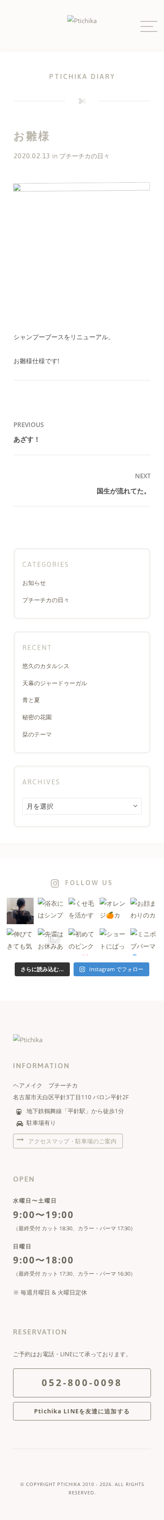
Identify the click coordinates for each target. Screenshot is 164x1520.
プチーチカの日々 (84, 156)
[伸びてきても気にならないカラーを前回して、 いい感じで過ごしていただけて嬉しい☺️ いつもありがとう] (20, 941)
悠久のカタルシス (45, 666)
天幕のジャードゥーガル (54, 683)
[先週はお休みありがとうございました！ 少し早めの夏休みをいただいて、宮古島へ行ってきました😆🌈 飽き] (51, 941)
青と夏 (31, 700)
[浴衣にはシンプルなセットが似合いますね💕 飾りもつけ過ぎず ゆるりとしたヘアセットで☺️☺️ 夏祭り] (51, 911)
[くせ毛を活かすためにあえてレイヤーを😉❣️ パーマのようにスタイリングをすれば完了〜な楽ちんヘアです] (82, 911)
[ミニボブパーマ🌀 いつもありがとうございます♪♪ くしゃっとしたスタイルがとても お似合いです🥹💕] (143, 941)
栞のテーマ (37, 734)
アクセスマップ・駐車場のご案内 (71, 1141)
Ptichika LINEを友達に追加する (82, 1411)
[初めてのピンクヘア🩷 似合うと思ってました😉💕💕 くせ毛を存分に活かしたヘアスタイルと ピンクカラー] (82, 941)
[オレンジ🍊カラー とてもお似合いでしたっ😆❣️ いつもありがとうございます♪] (113, 911)
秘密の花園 (37, 717)
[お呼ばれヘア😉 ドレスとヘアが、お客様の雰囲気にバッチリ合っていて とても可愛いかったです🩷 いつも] (20, 911)
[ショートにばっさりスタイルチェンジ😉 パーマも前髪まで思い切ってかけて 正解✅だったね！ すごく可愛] (113, 941)
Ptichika (69, 1484)
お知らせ (34, 583)
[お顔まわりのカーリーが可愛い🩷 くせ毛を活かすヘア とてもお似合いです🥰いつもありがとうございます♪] (143, 911)
